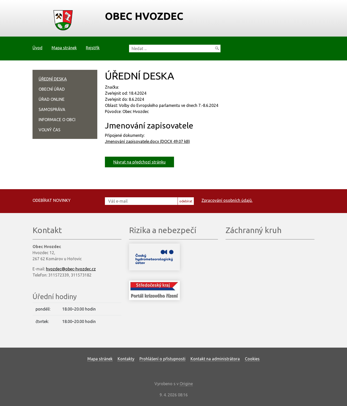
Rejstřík (93, 47)
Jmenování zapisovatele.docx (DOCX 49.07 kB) (147, 141)
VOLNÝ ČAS (49, 129)
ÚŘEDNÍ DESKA (53, 79)
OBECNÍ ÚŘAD (52, 89)
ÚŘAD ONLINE (52, 99)
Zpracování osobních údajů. (227, 200)
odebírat (185, 201)
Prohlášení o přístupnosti (162, 358)
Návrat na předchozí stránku (139, 162)
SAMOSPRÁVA (52, 109)
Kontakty (126, 358)
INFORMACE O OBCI (57, 119)
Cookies (252, 358)
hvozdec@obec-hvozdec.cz (71, 269)
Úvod (37, 47)
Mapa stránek (64, 47)
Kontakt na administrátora (215, 358)
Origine (186, 383)
